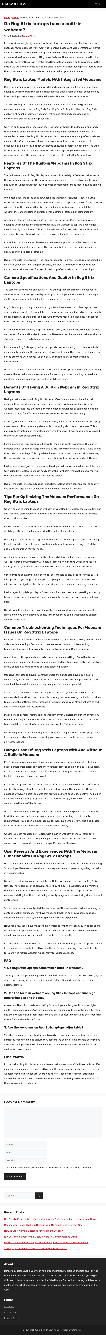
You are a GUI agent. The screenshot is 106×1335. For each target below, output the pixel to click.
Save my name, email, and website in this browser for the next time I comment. (50, 1167)
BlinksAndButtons (50, 1330)
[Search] (39, 1195)
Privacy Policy (11, 1318)
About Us (9, 1306)
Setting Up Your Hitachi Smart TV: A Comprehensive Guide (35, 1248)
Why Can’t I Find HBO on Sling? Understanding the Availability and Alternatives (46, 1242)
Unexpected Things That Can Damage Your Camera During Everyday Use (43, 1225)
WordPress (77, 1330)
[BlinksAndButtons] (13, 4)
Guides (15, 17)
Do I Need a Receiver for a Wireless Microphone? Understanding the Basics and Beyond (51, 1219)
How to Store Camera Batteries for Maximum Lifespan (33, 1230)
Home (7, 17)
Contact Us (10, 1312)
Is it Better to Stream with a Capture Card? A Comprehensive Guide (40, 1236)
